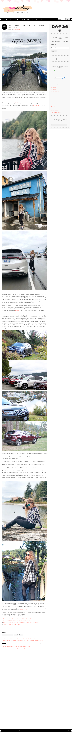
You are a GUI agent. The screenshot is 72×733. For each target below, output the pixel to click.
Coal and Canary (36, 105)
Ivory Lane (53, 102)
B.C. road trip (7, 638)
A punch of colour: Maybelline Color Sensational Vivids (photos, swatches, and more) (21, 622)
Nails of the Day (25, 19)
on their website (23, 609)
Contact (42, 19)
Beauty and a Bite (54, 89)
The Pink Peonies (54, 110)
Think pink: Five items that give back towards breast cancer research (17, 646)
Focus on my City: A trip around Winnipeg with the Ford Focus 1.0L (17, 618)
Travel (32, 19)
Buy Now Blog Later (55, 91)
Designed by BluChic (68, 730)
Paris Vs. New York (55, 104)
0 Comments (44, 644)
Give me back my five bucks (57, 99)
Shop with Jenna (54, 106)
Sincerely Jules (54, 108)
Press (10, 19)
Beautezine (53, 87)
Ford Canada (20, 638)
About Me (5, 19)
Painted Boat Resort (15, 640)
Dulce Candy (53, 95)
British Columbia (13, 638)
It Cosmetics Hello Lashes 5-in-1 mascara (12, 624)
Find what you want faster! (56, 123)
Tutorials (16, 19)
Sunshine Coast (33, 640)
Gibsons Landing (38, 638)
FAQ (36, 19)
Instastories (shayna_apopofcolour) (15, 102)
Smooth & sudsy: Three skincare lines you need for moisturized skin (31, 648)
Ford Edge (25, 638)
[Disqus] (24, 668)
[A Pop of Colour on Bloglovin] (60, 78)
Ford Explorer (31, 638)
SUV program (40, 640)
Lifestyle (15, 29)
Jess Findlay (17, 310)
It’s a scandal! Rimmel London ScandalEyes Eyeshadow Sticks (16, 620)
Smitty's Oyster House (25, 640)
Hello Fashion (54, 100)
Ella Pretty (53, 97)
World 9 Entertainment (55, 112)
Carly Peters (53, 93)
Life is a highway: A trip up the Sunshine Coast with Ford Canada (27, 26)
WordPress (23, 730)
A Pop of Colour (10, 730)
